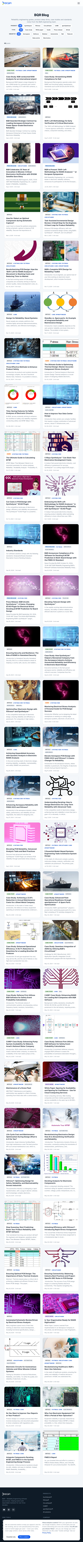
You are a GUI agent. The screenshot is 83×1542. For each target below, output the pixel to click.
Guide (49, 30)
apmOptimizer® (48, 1509)
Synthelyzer (28, 25)
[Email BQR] (13, 1509)
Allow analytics (24, 1537)
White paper (39, 30)
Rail (62, 34)
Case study (28, 30)
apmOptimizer (66, 25)
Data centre (36, 38)
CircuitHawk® (47, 1503)
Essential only (11, 1537)
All (20, 25)
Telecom (70, 34)
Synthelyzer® (47, 1497)
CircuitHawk (48, 25)
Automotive (54, 34)
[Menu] (79, 3)
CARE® (45, 1506)
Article (68, 30)
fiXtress (37, 25)
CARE (57, 25)
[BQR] (9, 1509)
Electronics (47, 38)
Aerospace (26, 34)
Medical (44, 34)
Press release (58, 30)
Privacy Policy (46, 1533)
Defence (36, 34)
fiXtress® (46, 1500)
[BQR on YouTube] (4, 1509)
